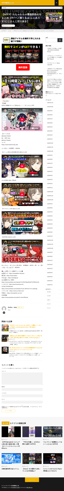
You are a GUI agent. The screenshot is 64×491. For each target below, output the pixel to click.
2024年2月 (50, 183)
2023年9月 (50, 203)
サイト (3, 399)
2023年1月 (50, 236)
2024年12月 (50, 143)
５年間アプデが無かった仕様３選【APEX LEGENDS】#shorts (54, 50)
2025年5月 (50, 127)
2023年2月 (50, 232)
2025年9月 (50, 110)
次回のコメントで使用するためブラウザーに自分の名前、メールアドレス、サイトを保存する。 (22, 407)
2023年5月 (50, 220)
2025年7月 (50, 118)
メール (4, 393)
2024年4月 (50, 175)
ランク (48, 308)
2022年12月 (50, 240)
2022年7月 (50, 260)
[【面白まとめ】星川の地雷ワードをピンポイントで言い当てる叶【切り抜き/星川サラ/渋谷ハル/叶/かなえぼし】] (5, 338)
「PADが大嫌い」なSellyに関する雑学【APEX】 (31, 443)
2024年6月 (50, 167)
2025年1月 (50, 139)
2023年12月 (50, 191)
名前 (3, 386)
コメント (4, 371)
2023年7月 (50, 212)
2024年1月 (50, 187)
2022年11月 (50, 244)
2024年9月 (50, 155)
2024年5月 (50, 171)
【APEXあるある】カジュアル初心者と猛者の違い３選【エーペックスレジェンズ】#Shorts (11, 445)
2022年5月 (50, 268)
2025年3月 (50, 135)
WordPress (30, 487)
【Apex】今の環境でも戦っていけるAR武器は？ (31, 470)
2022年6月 (50, 264)
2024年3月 (50, 179)
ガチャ (48, 300)
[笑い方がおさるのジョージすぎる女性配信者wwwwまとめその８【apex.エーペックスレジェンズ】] (5, 350)
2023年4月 (50, 224)
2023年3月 (50, 228)
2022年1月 (50, 284)
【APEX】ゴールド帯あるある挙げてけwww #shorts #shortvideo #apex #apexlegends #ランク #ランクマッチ (54, 72)
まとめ (11, 25)
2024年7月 (50, 163)
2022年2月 (50, 280)
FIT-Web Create (15, 487)
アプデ (48, 295)
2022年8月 (50, 256)
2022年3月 (50, 276)
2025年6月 (50, 122)
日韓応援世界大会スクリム (10, 469)
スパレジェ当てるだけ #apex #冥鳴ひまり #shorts (52, 470)
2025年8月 (50, 114)
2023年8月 (50, 207)
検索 (47, 37)
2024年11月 (50, 147)
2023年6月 (50, 216)
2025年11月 (50, 102)
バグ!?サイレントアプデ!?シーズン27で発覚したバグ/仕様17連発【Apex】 (54, 57)
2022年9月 (50, 252)
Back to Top (32, 480)
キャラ (48, 304)
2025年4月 (50, 131)
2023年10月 (50, 199)
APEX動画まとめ (15, 485)
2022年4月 (50, 272)
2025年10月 (50, 106)
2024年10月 (50, 151)
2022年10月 (50, 248)
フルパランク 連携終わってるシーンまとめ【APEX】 (52, 443)
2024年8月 (50, 159)
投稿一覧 (20, 307)
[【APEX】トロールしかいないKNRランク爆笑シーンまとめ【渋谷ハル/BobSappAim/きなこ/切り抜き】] (5, 327)
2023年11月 (50, 195)
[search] (61, 8)
